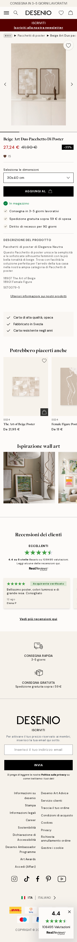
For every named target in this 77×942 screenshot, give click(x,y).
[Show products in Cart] (70, 13)
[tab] (9, 130)
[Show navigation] (6, 13)
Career (31, 820)
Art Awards (28, 859)
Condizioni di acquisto (57, 815)
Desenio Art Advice (54, 793)
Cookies (47, 822)
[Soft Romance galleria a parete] (29, 477)
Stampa (30, 805)
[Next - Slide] (71, 84)
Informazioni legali (23, 813)
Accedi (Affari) (25, 867)
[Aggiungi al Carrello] (44, 412)
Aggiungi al (35, 191)
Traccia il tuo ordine (55, 808)
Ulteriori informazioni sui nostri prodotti (38, 296)
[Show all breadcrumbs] (7, 36)
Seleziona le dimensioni (21, 170)
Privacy (46, 830)
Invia (38, 765)
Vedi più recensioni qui (38, 619)
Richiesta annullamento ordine (56, 838)
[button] (56, 923)
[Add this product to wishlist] (68, 45)
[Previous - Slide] (5, 84)
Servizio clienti (51, 800)
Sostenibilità (27, 827)
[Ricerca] (16, 13)
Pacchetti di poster (31, 35)
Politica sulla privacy (54, 774)
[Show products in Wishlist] (61, 13)
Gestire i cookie (52, 848)
